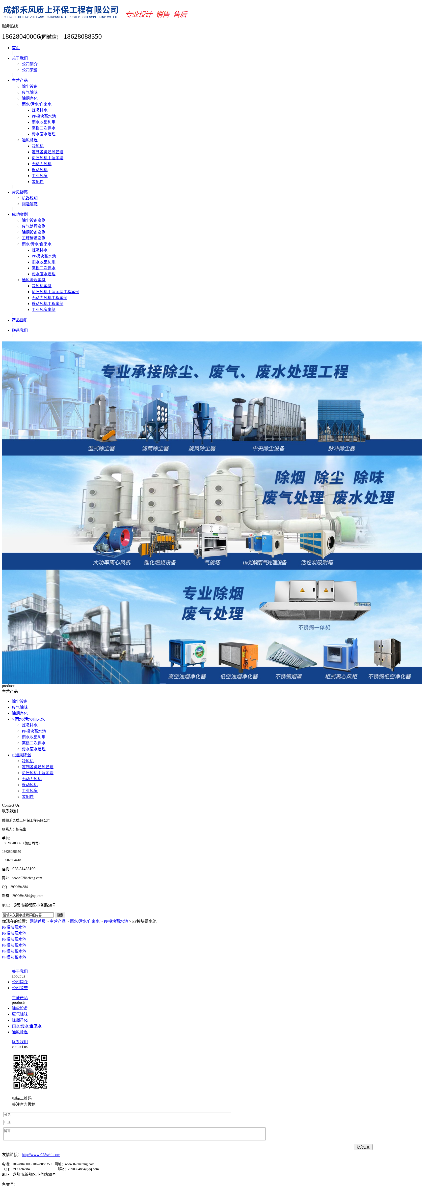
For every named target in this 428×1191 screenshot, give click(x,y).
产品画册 (20, 320)
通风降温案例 (34, 280)
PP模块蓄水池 (44, 116)
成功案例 (20, 214)
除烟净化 (30, 98)
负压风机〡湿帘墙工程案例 (55, 292)
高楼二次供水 (43, 128)
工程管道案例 (34, 238)
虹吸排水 (40, 110)
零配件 (38, 182)
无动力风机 (42, 164)
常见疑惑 (20, 192)
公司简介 (30, 64)
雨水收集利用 (43, 122)
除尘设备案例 (34, 220)
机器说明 (30, 198)
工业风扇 (40, 176)
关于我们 (20, 58)
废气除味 (30, 92)
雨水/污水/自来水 (37, 104)
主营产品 (20, 80)
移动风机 (40, 170)
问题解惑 (30, 204)
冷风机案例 (42, 286)
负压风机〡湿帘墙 (47, 158)
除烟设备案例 (34, 232)
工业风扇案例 (43, 309)
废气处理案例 (34, 226)
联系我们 (20, 330)
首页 (16, 48)
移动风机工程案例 (47, 304)
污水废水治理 (43, 134)
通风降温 (30, 140)
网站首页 (38, 921)
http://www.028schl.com (41, 1155)
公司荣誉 (30, 70)
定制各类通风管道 (47, 152)
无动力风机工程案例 (49, 298)
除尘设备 (30, 86)
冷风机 (38, 146)
